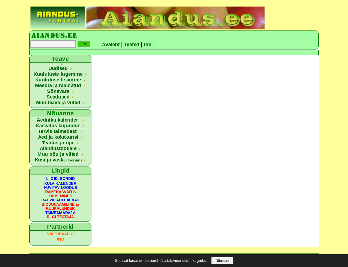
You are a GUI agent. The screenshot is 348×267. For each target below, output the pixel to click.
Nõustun (222, 261)
